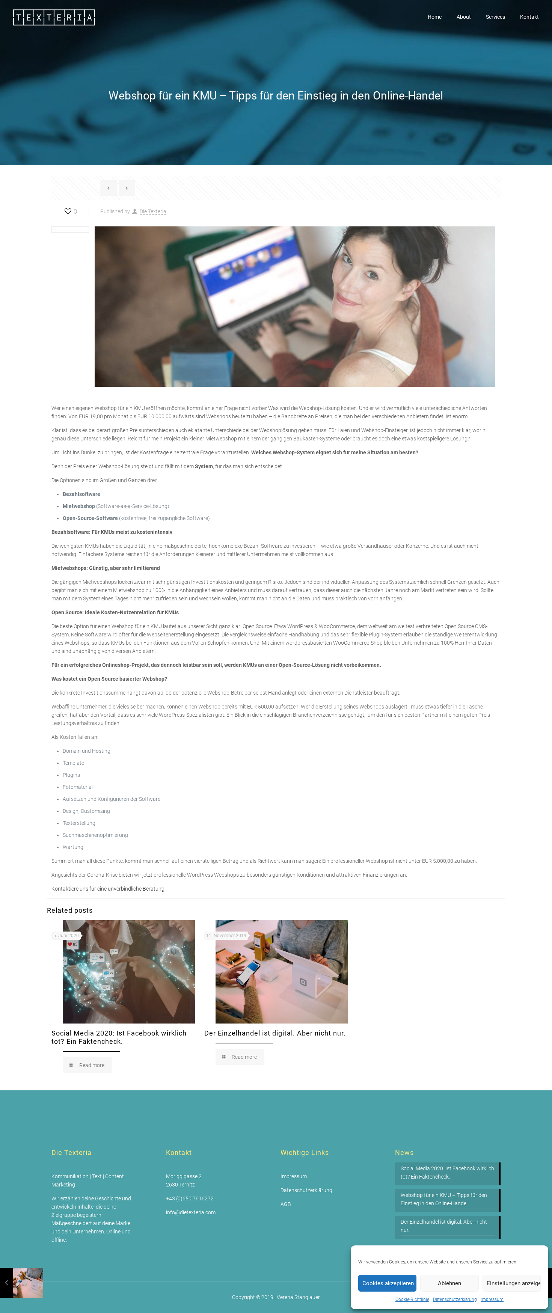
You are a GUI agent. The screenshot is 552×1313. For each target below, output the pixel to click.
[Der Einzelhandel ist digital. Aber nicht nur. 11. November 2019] (21, 1283)
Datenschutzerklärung (455, 1299)
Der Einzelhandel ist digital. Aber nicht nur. (275, 1033)
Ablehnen (449, 1283)
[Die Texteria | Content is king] (54, 17)
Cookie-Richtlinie (412, 1299)
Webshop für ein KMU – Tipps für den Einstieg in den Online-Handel (444, 1199)
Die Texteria (153, 211)
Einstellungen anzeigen (514, 1283)
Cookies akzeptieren (388, 1283)
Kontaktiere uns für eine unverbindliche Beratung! (108, 889)
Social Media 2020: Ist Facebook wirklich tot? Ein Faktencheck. (119, 1037)
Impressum (492, 1299)
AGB (286, 1204)
